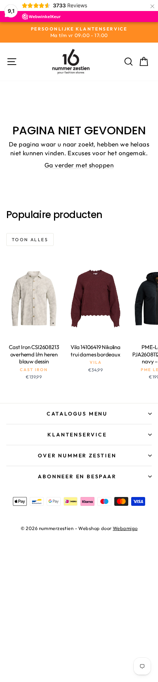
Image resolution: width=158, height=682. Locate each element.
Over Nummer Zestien (77, 455)
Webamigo (125, 528)
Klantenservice (77, 434)
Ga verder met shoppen (79, 165)
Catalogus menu (77, 413)
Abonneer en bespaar (77, 476)
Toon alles (30, 239)
